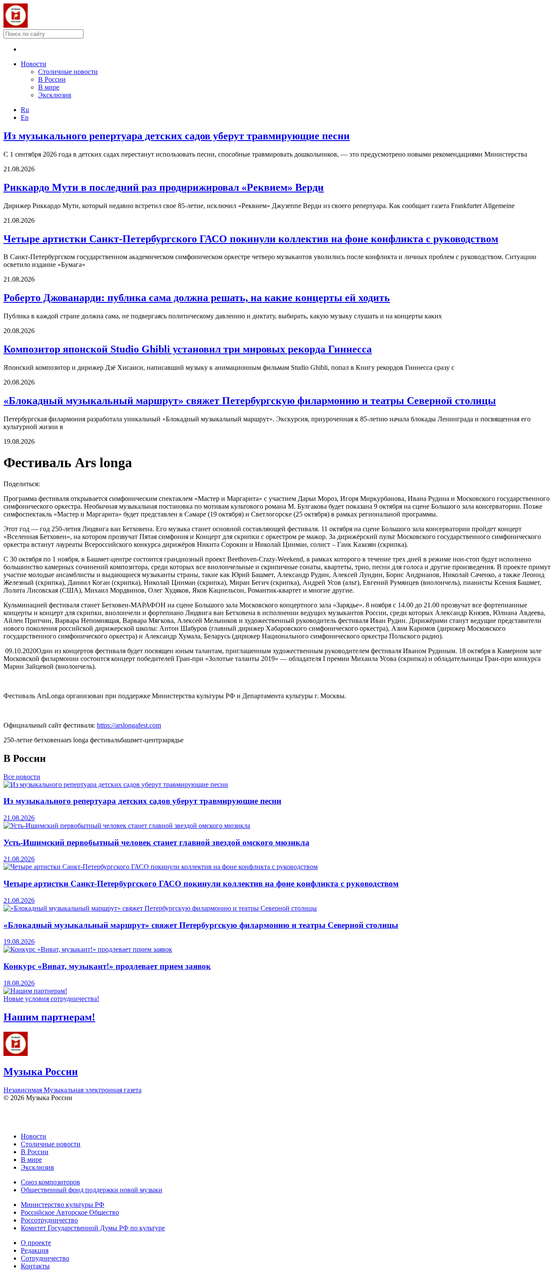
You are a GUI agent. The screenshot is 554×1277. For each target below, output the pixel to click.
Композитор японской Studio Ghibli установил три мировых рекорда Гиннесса (187, 349)
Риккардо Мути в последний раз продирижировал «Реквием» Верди (163, 187)
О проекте (36, 1242)
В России (52, 79)
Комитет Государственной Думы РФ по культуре (93, 1228)
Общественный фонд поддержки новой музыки (91, 1190)
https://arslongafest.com (129, 725)
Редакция (34, 1250)
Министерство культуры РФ (62, 1204)
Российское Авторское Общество (70, 1212)
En (25, 117)
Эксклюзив (54, 95)
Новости (33, 63)
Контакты (35, 1266)
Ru (25, 109)
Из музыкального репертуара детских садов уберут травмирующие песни (176, 135)
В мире (48, 87)
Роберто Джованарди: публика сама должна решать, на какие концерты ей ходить (196, 297)
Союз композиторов (50, 1182)
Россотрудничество (49, 1220)
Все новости (21, 776)
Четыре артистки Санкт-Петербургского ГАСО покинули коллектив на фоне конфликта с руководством (250, 238)
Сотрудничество (45, 1258)
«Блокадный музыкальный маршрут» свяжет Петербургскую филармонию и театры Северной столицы (249, 400)
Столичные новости (68, 71)
